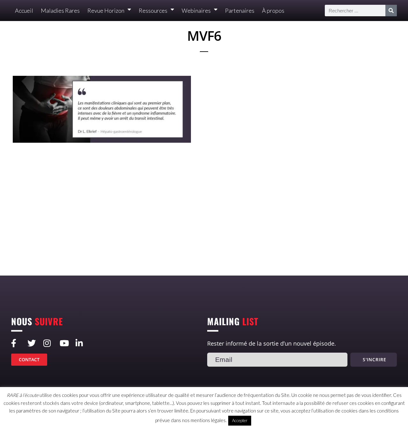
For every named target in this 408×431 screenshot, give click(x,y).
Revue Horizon (105, 10)
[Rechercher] (391, 10)
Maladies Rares (60, 10)
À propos (273, 10)
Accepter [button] (239, 420)
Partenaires (239, 10)
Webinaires (196, 10)
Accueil (24, 10)
